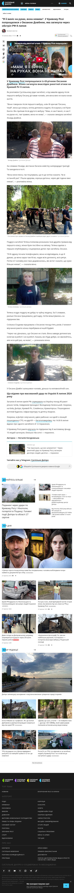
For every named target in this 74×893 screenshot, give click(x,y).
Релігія (40, 828)
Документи (42, 855)
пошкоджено (13, 420)
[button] (3, 41)
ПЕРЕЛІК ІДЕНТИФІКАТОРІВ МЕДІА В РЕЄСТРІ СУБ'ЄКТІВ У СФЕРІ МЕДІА (54, 859)
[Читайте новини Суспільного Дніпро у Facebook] (4, 871)
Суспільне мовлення (10, 851)
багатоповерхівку (44, 420)
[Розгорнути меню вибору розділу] (22, 3)
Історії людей (43, 825)
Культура (41, 805)
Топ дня (66, 9)
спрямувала (37, 401)
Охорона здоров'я (45, 815)
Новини (5, 792)
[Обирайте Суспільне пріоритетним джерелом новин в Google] (3, 61)
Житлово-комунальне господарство (17, 818)
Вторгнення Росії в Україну (10, 9)
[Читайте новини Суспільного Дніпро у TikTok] (36, 871)
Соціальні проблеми (46, 831)
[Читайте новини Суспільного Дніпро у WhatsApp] (25, 871)
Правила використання (47, 851)
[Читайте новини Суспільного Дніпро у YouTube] (15, 871)
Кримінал (6, 805)
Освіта (40, 808)
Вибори (5, 811)
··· (52, 3)
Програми (6, 858)
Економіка (6, 808)
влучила (32, 429)
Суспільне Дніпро (40, 460)
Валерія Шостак (12, 31)
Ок (66, 885)
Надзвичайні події (45, 811)
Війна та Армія (7, 13)
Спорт (4, 835)
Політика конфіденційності (13, 855)
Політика (5, 828)
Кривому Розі (17, 81)
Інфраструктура (44, 818)
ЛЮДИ (37, 9)
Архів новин (43, 848)
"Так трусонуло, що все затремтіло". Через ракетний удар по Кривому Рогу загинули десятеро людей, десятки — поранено (45, 450)
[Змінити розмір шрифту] (71, 36)
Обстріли (23, 9)
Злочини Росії (46, 9)
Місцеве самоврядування (48, 821)
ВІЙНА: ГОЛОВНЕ (30, 3)
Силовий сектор (8, 825)
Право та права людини (11, 821)
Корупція (41, 801)
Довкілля (5, 815)
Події (4, 801)
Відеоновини (57, 9)
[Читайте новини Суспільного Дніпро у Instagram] (9, 871)
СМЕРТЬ (31, 9)
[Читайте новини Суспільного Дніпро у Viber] (20, 871)
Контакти (6, 848)
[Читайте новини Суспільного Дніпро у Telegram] (31, 871)
